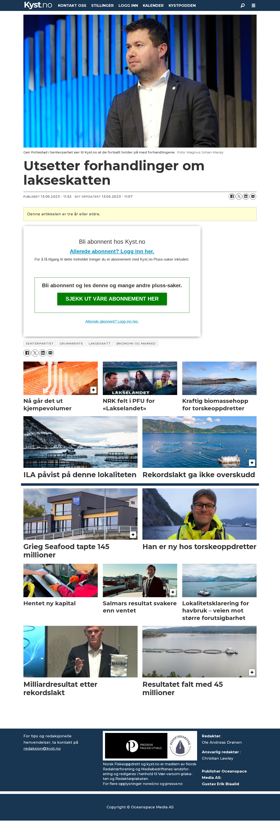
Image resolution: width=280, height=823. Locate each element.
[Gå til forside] (38, 5)
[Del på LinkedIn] (246, 196)
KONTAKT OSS (72, 5)
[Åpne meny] (253, 5)
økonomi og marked (136, 343)
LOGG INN (128, 5)
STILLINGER (102, 5)
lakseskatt (99, 343)
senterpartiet (40, 343)
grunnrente (71, 343)
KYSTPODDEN (182, 5)
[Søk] (242, 5)
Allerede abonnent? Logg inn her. (112, 251)
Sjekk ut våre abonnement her (112, 299)
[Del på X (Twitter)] (239, 196)
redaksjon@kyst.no (42, 748)
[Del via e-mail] (253, 196)
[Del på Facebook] (232, 196)
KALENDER (153, 5)
